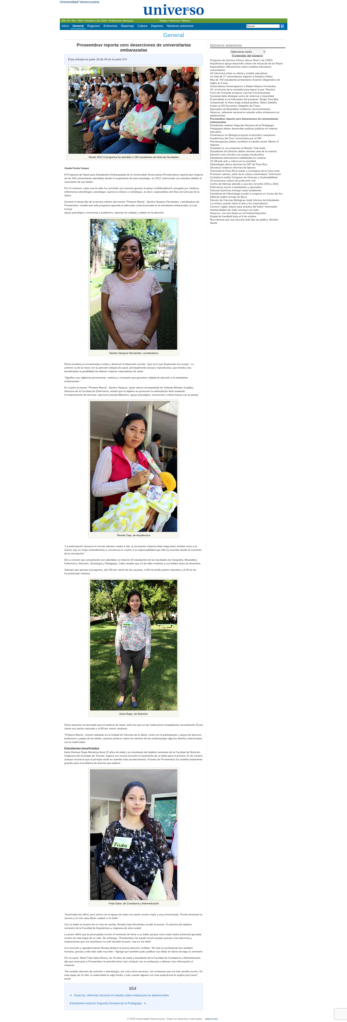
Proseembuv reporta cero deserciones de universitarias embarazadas (134, 47)
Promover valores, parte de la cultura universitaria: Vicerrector (245, 174)
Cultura (142, 26)
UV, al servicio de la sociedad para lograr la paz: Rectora (242, 89)
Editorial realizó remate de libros (228, 196)
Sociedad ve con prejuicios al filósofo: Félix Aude (237, 148)
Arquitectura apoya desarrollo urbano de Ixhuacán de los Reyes (246, 63)
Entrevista (110, 26)
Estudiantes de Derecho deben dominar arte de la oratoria (243, 151)
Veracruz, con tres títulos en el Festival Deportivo (238, 213)
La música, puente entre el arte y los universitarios (239, 203)
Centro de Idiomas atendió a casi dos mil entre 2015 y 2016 (244, 183)
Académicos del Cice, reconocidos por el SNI (235, 138)
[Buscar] (282, 26)
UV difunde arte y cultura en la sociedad (233, 161)
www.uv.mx (211, 1018)
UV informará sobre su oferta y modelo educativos (238, 73)
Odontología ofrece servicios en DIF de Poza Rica (238, 164)
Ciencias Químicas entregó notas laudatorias (235, 190)
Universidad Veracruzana (79, 2)
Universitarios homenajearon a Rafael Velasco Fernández (243, 86)
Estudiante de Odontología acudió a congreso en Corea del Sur (246, 193)
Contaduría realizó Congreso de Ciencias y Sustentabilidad (243, 177)
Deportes (157, 26)
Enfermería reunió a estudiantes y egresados (236, 187)
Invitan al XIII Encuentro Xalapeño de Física (235, 105)
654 (80, 20)
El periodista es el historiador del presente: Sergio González (244, 99)
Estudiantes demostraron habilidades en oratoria (238, 157)
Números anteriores (180, 26)
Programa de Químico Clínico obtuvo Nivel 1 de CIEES (241, 60)
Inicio (65, 26)
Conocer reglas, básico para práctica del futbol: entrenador (243, 206)
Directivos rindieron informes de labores (233, 167)
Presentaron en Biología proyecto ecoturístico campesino (242, 135)
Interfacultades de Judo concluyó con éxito (234, 209)
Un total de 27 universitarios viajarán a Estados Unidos (241, 76)
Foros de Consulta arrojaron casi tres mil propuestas (240, 92)
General (78, 26)
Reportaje (127, 26)
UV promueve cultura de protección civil (232, 180)
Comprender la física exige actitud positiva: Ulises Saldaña (243, 102)
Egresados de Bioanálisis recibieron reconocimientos (240, 109)
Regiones (93, 26)
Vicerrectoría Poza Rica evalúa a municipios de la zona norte (245, 170)
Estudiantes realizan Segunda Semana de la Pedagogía (242, 125)
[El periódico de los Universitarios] (173, 9)
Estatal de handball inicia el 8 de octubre (233, 216)
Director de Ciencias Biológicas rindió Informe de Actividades (244, 200)
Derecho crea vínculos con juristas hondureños (237, 154)
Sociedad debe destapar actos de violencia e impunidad (242, 96)
